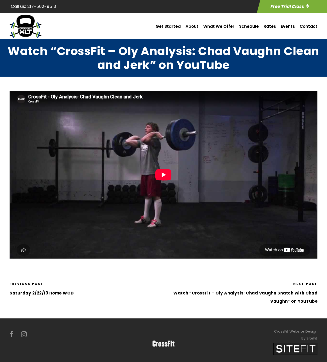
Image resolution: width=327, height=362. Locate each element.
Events (288, 26)
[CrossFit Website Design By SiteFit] (295, 348)
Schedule (249, 26)
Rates (270, 26)
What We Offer (218, 26)
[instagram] (24, 334)
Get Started (168, 26)
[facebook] (11, 334)
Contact (308, 26)
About (192, 26)
